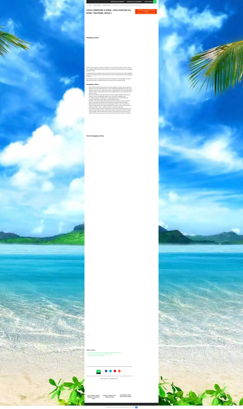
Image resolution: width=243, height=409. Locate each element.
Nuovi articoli (149, 1)
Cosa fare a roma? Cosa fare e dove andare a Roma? (101, 354)
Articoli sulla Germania (134, 1)
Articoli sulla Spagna (117, 1)
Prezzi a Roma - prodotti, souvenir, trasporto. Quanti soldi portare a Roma (105, 352)
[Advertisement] (109, 25)
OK (136, 407)
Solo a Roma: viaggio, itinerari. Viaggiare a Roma (93, 397)
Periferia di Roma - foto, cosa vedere (97, 355)
